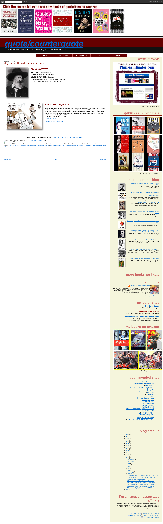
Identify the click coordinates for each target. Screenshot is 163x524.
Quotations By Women (146, 391)
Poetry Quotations (67, 145)
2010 (127, 458)
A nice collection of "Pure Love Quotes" (140, 419)
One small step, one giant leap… (136, 479)
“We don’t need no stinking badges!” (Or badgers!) (144, 249)
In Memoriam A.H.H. (55, 145)
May (129, 466)
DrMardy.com (149, 385)
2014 (127, 450)
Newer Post (7, 159)
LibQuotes (150, 389)
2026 (127, 434)
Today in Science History (145, 418)
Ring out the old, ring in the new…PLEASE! (24, 63)
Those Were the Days (146, 414)
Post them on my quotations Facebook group (67, 137)
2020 (127, 440)
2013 (127, 452)
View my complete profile (152, 296)
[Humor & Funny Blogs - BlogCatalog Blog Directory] (143, 515)
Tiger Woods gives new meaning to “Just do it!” (141, 484)
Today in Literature (148, 405)
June (129, 465)
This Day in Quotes (152, 306)
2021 (127, 438)
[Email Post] (44, 140)
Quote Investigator (148, 382)
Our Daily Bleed (149, 410)
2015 (127, 449)
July (129, 463)
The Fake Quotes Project (145, 398)
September (131, 461)
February (130, 472)
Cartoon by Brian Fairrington (54, 121)
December (131, 459)
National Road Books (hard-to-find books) (140, 409)
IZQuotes (151, 396)
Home (55, 159)
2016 (127, 447)
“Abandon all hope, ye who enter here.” (148, 202)
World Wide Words (148, 407)
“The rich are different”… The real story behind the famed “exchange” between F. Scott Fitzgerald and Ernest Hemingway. (144, 194)
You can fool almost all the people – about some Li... (142, 482)
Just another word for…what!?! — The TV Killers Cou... (143, 475)
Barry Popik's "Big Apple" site (144, 384)
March (130, 470)
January (130, 473)
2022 (127, 436)
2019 (127, 442)
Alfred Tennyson (25, 145)
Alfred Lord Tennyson (14, 145)
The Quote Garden (148, 403)
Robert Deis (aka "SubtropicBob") (140, 285)
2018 (127, 443)
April (129, 468)
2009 (127, 489)
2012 (127, 454)
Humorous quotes (44, 145)
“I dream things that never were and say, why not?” (144, 258)
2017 (127, 445)
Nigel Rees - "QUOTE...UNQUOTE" (142, 387)
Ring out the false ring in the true (81, 145)
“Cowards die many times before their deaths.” (140, 481)
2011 (127, 456)
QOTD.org (150, 393)
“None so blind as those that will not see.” (147, 239)
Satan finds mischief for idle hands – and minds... (141, 486)
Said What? (150, 394)
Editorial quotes (34, 145)
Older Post (103, 159)
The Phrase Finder (148, 401)
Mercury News (51, 118)
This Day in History (147, 412)
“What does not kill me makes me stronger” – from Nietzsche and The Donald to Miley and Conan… (144, 231)
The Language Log (148, 400)
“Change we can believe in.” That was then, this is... (142, 477)
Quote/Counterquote (44, 43)
